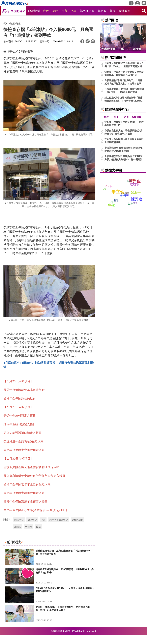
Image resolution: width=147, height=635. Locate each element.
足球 (112, 187)
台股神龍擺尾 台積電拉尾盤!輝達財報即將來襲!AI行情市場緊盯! (124, 149)
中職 (111, 204)
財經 (18, 23)
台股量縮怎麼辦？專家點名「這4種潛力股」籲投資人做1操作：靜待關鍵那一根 (124, 158)
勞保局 (28, 526)
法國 (122, 195)
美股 (55, 11)
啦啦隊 (134, 184)
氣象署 (135, 203)
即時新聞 (34, 11)
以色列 (132, 203)
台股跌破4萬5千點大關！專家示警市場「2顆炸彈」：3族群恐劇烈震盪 (124, 90)
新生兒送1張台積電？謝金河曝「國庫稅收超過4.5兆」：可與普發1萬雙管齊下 (124, 99)
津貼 (43, 519)
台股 (46, 11)
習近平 (136, 192)
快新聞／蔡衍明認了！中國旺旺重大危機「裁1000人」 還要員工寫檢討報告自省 (124, 65)
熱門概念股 (87, 11)
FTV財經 (10, 23)
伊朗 (112, 202)
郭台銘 (109, 185)
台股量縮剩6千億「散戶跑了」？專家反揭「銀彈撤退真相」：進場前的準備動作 (124, 82)
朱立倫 (117, 191)
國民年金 (19, 519)
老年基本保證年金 (58, 519)
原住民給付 (77, 519)
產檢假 (17, 526)
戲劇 (127, 195)
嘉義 (133, 180)
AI (104, 188)
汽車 (73, 11)
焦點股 (102, 11)
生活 (38, 526)
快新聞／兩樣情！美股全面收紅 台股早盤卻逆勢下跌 (124, 123)
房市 (64, 11)
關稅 (129, 181)
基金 (112, 11)
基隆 (116, 200)
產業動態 (124, 11)
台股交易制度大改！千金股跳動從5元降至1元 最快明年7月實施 (124, 132)
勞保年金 (32, 519)
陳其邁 (136, 198)
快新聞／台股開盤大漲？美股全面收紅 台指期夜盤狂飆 (125, 140)
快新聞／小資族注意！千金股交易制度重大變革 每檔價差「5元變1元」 (124, 73)
